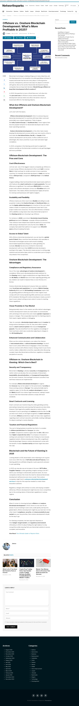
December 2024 (10, 677)
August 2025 (9, 660)
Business (38, 5)
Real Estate (44, 11)
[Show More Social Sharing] (37, 37)
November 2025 (10, 654)
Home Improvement (54, 11)
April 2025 (8, 668)
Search (57, 19)
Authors (33, 649)
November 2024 (10, 679)
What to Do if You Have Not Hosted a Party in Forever (10, 570)
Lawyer (50, 5)
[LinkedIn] (4, 88)
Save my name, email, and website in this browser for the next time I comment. (27, 622)
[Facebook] (4, 80)
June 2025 (8, 664)
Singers (33, 677)
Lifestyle (55, 5)
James (8, 33)
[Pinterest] (4, 92)
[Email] (4, 99)
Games (33, 664)
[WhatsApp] (4, 95)
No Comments (23, 33)
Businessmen (35, 656)
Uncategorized (35, 681)
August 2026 (9, 649)
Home (26, 5)
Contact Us (66, 6)
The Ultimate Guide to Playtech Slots (27, 533)
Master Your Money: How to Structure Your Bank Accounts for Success (43, 571)
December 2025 (10, 652)
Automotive (32, 5)
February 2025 (9, 673)
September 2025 (10, 658)
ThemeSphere (48, 700)
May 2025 (8, 666)
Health (46, 5)
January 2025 (9, 675)
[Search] (76, 11)
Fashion (42, 5)
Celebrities (34, 658)
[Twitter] (4, 84)
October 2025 (9, 656)
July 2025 (8, 662)
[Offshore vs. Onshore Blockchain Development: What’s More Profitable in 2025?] (27, 57)
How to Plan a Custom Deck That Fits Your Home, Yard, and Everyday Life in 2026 (67, 48)
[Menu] (3, 11)
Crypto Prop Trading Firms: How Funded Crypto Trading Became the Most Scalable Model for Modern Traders (25, 573)
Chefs (33, 660)
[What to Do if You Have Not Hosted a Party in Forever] (10, 563)
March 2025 (9, 670)
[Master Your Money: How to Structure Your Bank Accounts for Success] (43, 563)
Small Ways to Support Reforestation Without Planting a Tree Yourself (66, 33)
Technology (61, 5)
